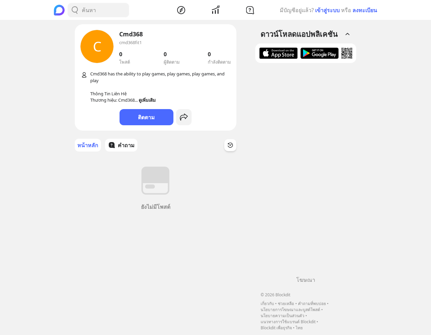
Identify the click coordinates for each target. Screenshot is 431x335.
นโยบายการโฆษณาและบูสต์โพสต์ (290, 309)
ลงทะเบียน (365, 10)
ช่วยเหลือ (286, 303)
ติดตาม (146, 117)
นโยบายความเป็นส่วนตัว (282, 316)
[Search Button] (75, 10)
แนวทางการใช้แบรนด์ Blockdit (288, 322)
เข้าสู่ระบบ (327, 10)
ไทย (299, 328)
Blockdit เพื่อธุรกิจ (276, 328)
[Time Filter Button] (230, 145)
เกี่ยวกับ (267, 303)
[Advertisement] (305, 172)
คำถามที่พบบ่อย (312, 303)
